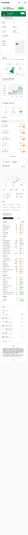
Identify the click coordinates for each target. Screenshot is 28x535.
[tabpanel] (13, 326)
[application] (15, 90)
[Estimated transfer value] (13, 78)
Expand (13, 359)
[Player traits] (23, 59)
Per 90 (19, 218)
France (5, 30)
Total (8, 218)
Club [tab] (3, 310)
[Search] (22, 2)
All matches (12, 156)
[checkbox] (21, 166)
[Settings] (25, 2)
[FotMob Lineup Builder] (13, 8)
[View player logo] (4, 15)
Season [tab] (6, 310)
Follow (22, 13)
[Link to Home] (5, 2)
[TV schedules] (19, 2)
